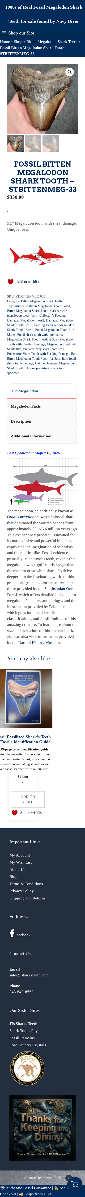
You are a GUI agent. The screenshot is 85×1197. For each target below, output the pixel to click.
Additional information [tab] (31, 436)
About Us (17, 869)
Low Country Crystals (27, 1045)
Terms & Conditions (26, 884)
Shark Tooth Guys (24, 1031)
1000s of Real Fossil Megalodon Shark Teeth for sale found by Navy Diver (43, 14)
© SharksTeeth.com (38, 1178)
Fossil (29, 330)
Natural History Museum (39, 642)
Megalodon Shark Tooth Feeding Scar (32, 339)
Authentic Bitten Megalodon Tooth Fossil (42, 306)
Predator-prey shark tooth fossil (44, 349)
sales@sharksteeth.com (29, 975)
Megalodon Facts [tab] (26, 406)
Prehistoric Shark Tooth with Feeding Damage (38, 354)
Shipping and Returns (27, 898)
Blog (13, 876)
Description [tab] (21, 421)
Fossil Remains (22, 1038)
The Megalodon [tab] (24, 391)
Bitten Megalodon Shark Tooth (27, 311)
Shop (18, 41)
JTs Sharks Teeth (23, 1023)
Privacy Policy (21, 891)
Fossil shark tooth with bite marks (40, 335)
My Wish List (20, 862)
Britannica (58, 606)
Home (5, 41)
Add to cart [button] (28, 799)
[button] (69, 72)
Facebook (22, 935)
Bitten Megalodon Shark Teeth (51, 41)
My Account (19, 855)
